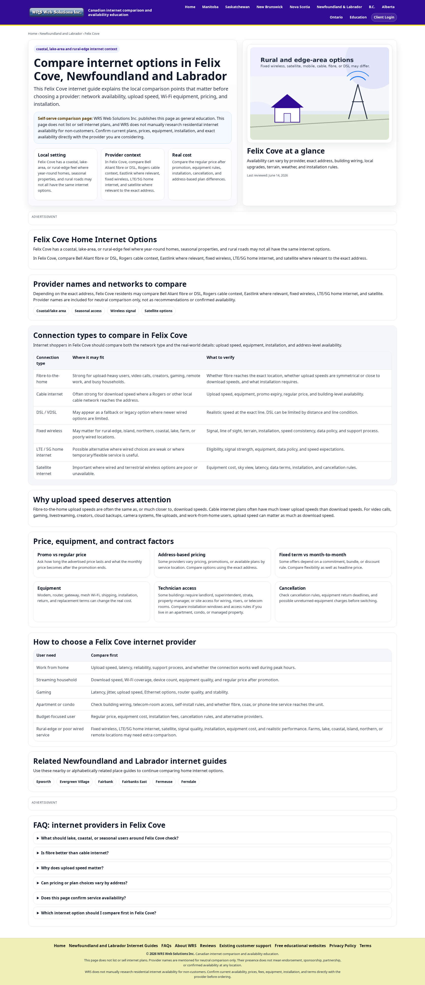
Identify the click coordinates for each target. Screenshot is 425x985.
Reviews (208, 945)
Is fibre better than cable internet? (75, 853)
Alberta (388, 6)
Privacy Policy (342, 945)
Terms (365, 945)
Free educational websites (300, 945)
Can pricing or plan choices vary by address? (84, 883)
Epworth (43, 781)
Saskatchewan (237, 6)
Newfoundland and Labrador (61, 33)
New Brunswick (270, 6)
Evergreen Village (74, 781)
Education (358, 17)
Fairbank (105, 781)
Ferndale (188, 781)
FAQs (166, 945)
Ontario (336, 17)
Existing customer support (245, 945)
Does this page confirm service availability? (83, 898)
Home (190, 6)
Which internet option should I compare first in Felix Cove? (98, 913)
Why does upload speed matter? (72, 868)
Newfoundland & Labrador (339, 6)
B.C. (372, 6)
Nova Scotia (300, 6)
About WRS (186, 945)
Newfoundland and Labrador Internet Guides (113, 945)
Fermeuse (164, 781)
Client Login (384, 17)
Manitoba (210, 6)
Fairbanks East (134, 781)
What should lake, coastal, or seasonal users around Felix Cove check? (110, 838)
